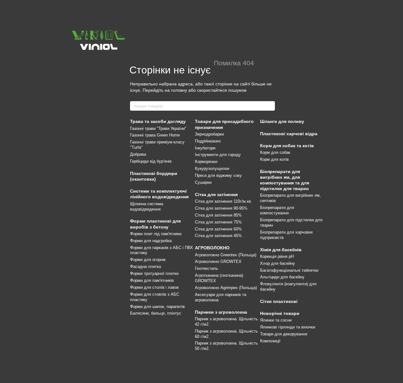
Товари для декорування (283, 334)
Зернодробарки (209, 134)
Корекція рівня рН (277, 256)
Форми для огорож (148, 259)
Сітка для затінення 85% (218, 215)
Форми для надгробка (151, 240)
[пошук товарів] (270, 106)
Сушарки (203, 182)
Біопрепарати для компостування (277, 210)
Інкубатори (205, 148)
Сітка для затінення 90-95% (221, 208)
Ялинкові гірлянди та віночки (287, 327)
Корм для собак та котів (287, 145)
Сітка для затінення (216, 194)
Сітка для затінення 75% (218, 222)
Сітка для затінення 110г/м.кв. (223, 201)
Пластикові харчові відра (288, 133)
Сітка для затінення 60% (218, 229)
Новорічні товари (279, 313)
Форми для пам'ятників (152, 280)
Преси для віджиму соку (218, 175)
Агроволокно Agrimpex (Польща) (226, 287)
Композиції (270, 341)
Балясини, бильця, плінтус (155, 313)
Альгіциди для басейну (282, 277)
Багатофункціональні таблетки (289, 270)
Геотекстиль (206, 268)
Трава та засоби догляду (158, 121)
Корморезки (206, 161)
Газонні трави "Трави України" (158, 128)
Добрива (138, 154)
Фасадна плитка (145, 266)
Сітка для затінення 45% (218, 235)
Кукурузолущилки (212, 168)
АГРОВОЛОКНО (212, 247)
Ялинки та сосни (276, 320)
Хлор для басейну (277, 263)
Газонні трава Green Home (155, 135)
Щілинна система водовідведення (146, 206)
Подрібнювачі (208, 141)
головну (179, 90)
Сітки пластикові (279, 301)
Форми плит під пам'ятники (155, 233)
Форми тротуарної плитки (154, 273)
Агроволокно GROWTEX (218, 261)
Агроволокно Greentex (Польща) (225, 254)
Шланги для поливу (282, 121)
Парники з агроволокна (221, 312)
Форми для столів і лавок (154, 287)
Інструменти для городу (218, 154)
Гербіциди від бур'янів (151, 161)
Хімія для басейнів (281, 249)
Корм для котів (274, 159)
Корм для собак (275, 152)
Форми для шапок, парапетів (157, 306)
